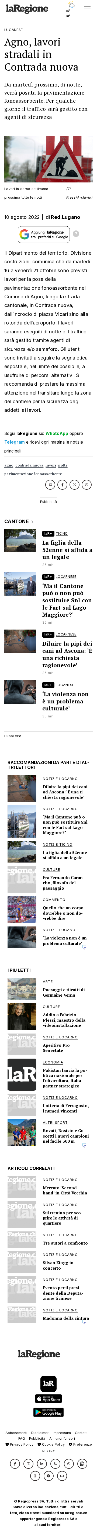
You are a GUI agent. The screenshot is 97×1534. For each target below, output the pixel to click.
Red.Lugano (65, 217)
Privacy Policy (21, 1444)
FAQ (21, 1438)
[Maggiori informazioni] (76, 234)
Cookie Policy (53, 1444)
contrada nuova (29, 465)
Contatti (81, 1433)
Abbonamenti (16, 1433)
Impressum (62, 1433)
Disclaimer (40, 1433)
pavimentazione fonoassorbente (33, 474)
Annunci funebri (62, 1438)
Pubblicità (37, 1438)
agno (8, 465)
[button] (15, 1464)
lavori (51, 465)
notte (63, 465)
